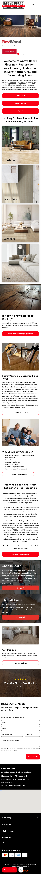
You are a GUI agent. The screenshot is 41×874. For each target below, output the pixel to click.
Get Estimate (33, 757)
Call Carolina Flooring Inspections (20, 334)
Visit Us (20, 111)
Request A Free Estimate (18, 474)
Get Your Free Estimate (20, 554)
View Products (20, 103)
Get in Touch (20, 96)
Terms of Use (25, 866)
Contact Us (20, 588)
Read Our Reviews (19, 687)
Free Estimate (9, 870)
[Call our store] (20, 869)
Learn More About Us (20, 413)
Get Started (20, 617)
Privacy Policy (36, 748)
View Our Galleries (20, 663)
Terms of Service (8, 750)
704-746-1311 (7, 782)
